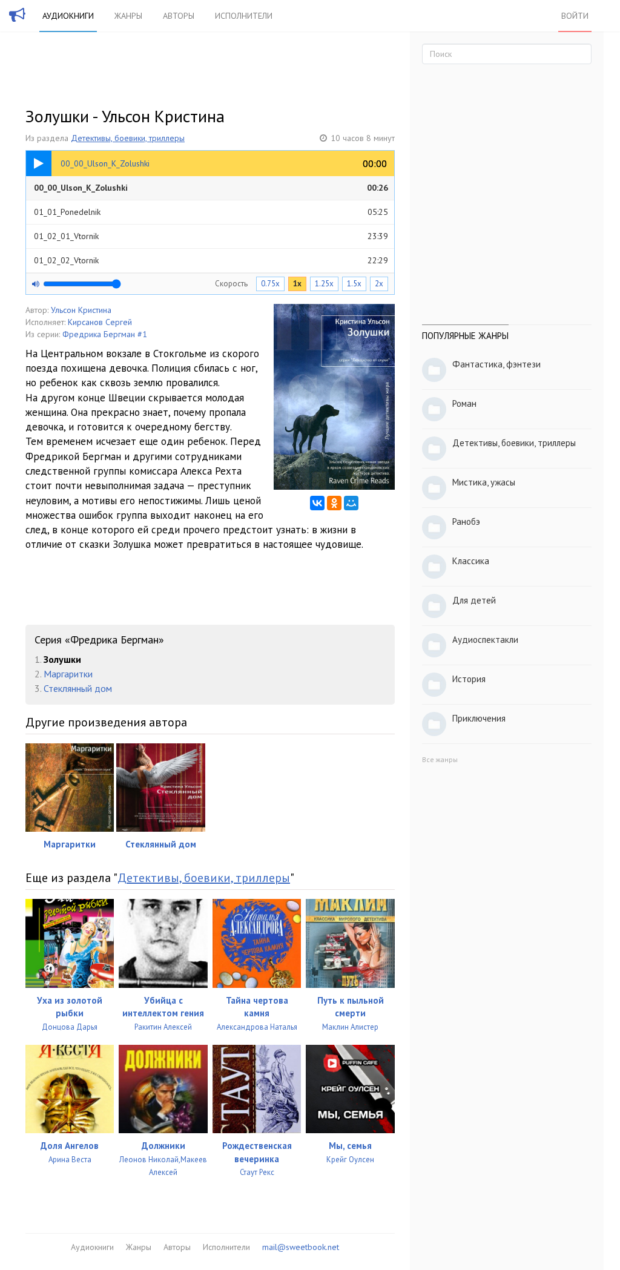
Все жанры (440, 759)
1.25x (324, 283)
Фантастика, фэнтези (496, 364)
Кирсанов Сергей (100, 322)
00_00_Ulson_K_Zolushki (211, 187)
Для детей (474, 600)
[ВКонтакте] (317, 503)
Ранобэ (466, 521)
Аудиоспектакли (485, 639)
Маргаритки (68, 674)
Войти (575, 15)
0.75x (270, 283)
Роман (464, 403)
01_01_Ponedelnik (211, 211)
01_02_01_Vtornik (211, 236)
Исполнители (243, 15)
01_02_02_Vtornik (211, 260)
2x (379, 283)
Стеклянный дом (78, 688)
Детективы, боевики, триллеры (128, 138)
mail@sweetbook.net (300, 1247)
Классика (470, 561)
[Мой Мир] (351, 503)
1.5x (354, 283)
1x (297, 283)
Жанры (128, 15)
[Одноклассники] (334, 503)
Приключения (479, 718)
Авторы (178, 15)
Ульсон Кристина (81, 309)
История (469, 679)
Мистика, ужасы (483, 482)
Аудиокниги (68, 15)
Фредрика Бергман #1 (104, 334)
